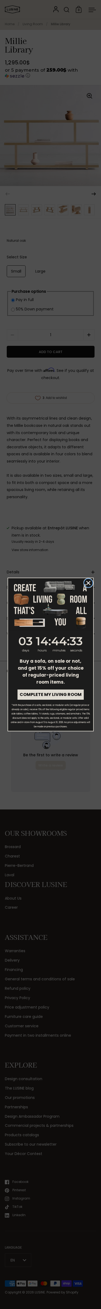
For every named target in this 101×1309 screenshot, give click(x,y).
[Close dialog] (88, 583)
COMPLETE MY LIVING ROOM (51, 694)
